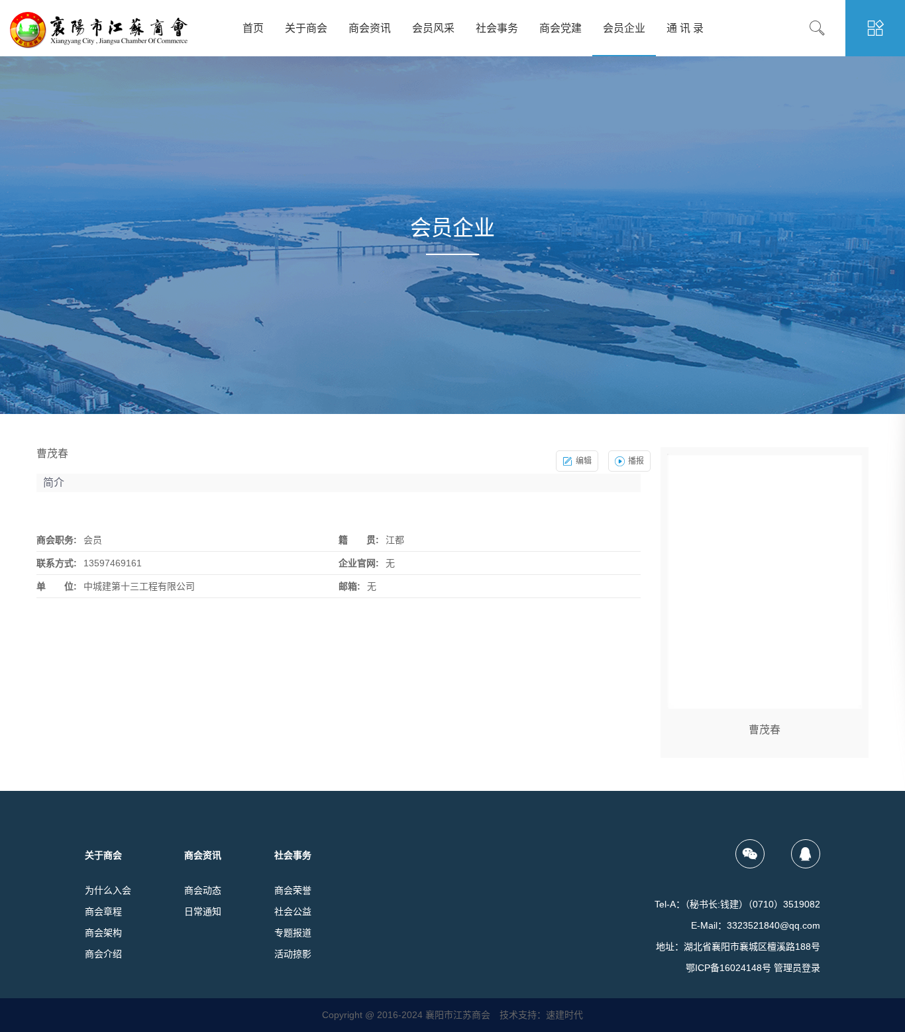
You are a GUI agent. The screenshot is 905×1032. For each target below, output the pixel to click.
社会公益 (292, 911)
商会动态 (202, 890)
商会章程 (103, 911)
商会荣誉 (292, 890)
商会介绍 (103, 954)
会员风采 (433, 28)
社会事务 (497, 28)
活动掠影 (292, 954)
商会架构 (103, 932)
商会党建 (560, 28)
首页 (253, 28)
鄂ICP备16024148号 (728, 967)
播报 (636, 461)
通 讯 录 (685, 28)
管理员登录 (797, 967)
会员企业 (624, 28)
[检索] (826, 28)
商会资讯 (369, 28)
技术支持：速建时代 (541, 1014)
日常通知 (202, 911)
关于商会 (306, 28)
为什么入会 (108, 890)
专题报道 (292, 932)
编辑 (584, 461)
